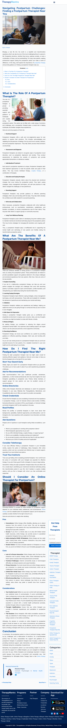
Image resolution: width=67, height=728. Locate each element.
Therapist (52, 666)
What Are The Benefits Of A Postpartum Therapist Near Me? (20, 73)
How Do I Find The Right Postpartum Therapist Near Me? (19, 75)
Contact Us (44, 700)
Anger (51, 653)
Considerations (10, 83)
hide (27, 68)
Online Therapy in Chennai (52, 716)
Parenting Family (54, 683)
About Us (43, 698)
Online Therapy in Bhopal (37, 716)
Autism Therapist (54, 569)
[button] (54, 2)
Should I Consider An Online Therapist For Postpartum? (18, 77)
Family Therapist (54, 562)
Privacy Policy (41, 725)
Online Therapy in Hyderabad (20, 719)
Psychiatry (52, 676)
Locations (43, 705)
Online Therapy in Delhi (7, 716)
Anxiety (52, 657)
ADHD (51, 650)
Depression (53, 670)
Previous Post (6, 682)
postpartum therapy (39, 62)
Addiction (52, 673)
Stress (51, 660)
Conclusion (7, 87)
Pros (7, 79)
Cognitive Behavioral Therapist (52, 622)
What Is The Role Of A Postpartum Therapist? (16, 71)
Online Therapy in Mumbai (50, 719)
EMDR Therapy (54, 556)
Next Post (42, 682)
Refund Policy (49, 725)
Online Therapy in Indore (35, 719)
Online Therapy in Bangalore (21, 716)
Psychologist (53, 680)
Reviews (43, 707)
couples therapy (36, 171)
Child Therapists (54, 559)
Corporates (44, 703)
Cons (7, 81)
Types (51, 663)
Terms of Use (57, 725)
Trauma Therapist (54, 566)
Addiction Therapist (55, 572)
